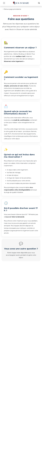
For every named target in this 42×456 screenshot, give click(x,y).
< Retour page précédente (12, 9)
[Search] (39, 3)
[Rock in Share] (21, 3)
